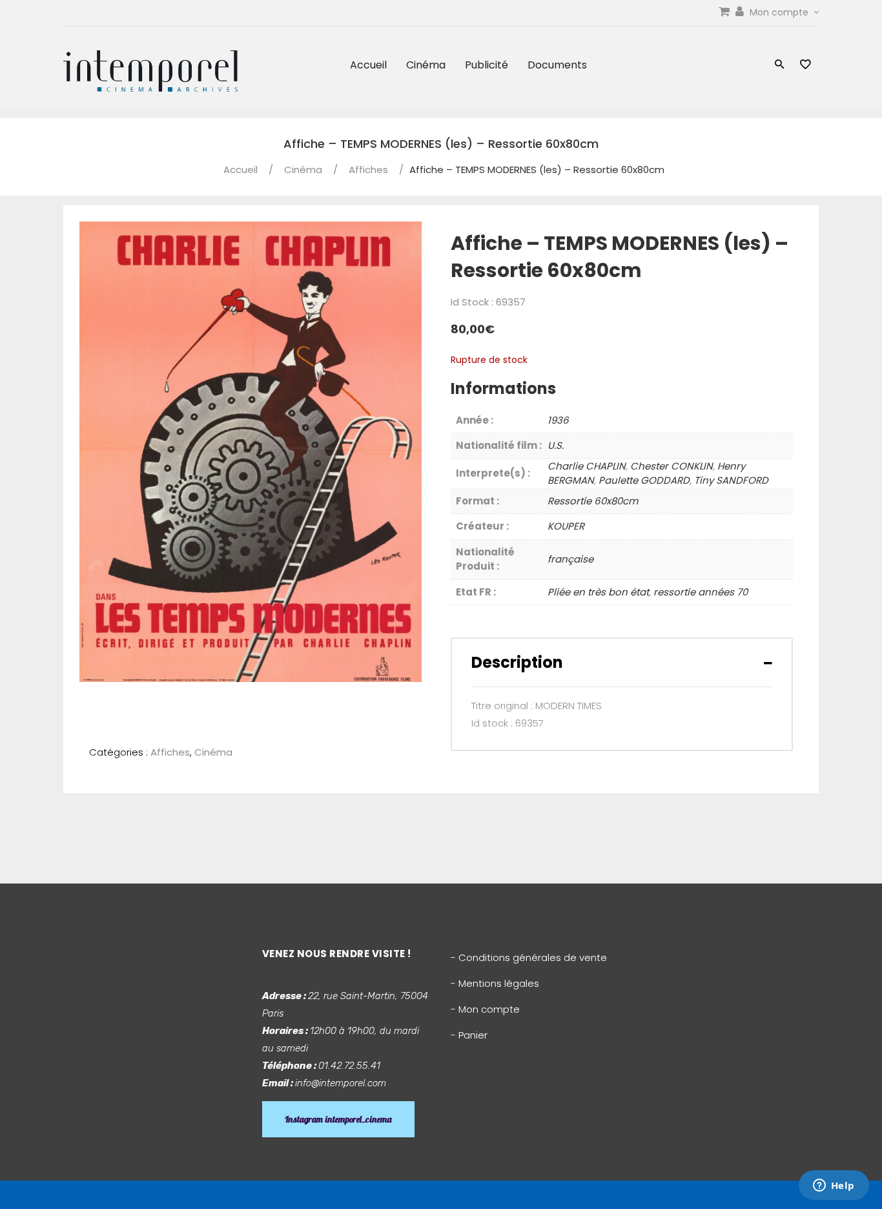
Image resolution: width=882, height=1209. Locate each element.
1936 (558, 420)
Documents (557, 64)
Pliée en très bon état (598, 592)
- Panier (469, 1035)
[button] (780, 65)
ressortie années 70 (700, 592)
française (570, 559)
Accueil (368, 64)
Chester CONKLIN (671, 466)
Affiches (368, 169)
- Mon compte (485, 1009)
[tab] (621, 662)
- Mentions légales (495, 983)
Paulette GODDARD (644, 480)
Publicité (486, 64)
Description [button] (517, 662)
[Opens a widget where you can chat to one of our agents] (833, 1186)
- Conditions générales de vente (529, 957)
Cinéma (426, 64)
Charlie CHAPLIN (587, 466)
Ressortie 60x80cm (593, 501)
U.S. (556, 445)
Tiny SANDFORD (731, 480)
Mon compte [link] (780, 12)
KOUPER (566, 526)
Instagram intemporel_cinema (338, 1119)
